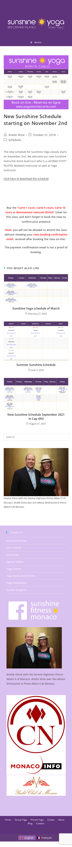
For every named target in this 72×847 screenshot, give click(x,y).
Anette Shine (16, 135)
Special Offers (15, 562)
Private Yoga (37, 819)
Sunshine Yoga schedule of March (36, 308)
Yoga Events (13, 569)
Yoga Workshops (16, 583)
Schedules (14, 140)
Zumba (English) (16, 590)
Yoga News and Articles (20, 576)
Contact (40, 823)
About (61, 819)
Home (8, 819)
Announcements (16, 540)
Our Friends (13, 547)
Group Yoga (21, 819)
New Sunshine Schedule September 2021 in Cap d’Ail (36, 417)
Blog (30, 823)
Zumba (50, 819)
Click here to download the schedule (26, 178)
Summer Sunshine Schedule (36, 365)
